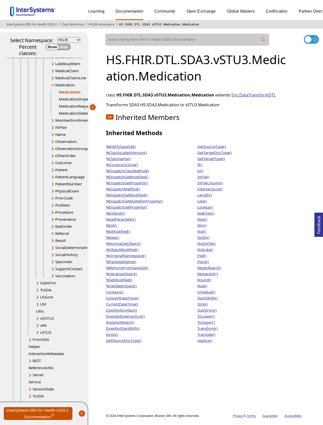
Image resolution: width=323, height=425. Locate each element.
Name (60, 134)
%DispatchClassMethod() (127, 170)
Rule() (202, 285)
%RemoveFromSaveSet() (127, 267)
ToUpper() (206, 322)
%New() (112, 237)
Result (60, 240)
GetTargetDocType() (214, 152)
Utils (40, 311)
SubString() (207, 310)
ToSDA (45, 289)
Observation (66, 141)
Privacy (238, 416)
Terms (251, 416)
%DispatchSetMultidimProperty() (134, 201)
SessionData (43, 388)
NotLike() (205, 249)
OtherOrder (65, 155)
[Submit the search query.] (263, 40)
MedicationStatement (77, 113)
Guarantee (270, 416)
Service (35, 381)
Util (43, 304)
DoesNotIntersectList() (125, 316)
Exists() (112, 334)
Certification (277, 11)
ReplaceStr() (207, 273)
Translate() (206, 334)
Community (164, 11)
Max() (202, 219)
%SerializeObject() (121, 273)
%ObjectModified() (122, 249)
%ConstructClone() (122, 164)
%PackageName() (121, 261)
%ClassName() (118, 158)
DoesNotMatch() (120, 322)
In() (200, 170)
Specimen (63, 261)
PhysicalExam (67, 190)
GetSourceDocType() (124, 340)
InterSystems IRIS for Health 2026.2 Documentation (39, 414)
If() (199, 164)
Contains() (115, 291)
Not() (201, 231)
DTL (137, 24)
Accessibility (293, 416)
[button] (110, 117)
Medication (171, 24)
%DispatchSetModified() (127, 194)
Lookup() (205, 207)
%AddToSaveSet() (121, 146)
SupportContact (68, 268)
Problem (62, 205)
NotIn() (203, 237)
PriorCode (64, 198)
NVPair (61, 127)
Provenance (65, 219)
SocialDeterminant (71, 247)
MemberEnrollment (72, 120)
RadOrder (63, 226)
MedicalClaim (67, 70)
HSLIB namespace (101, 24)
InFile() (203, 176)
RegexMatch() (209, 267)
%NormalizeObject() (123, 243)
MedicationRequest (75, 106)
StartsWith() (207, 298)
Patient (61, 169)
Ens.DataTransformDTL (253, 95)
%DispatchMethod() (123, 188)
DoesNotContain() (121, 310)
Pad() (201, 255)
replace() (204, 340)
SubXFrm (48, 282)
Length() (204, 194)
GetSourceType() (211, 146)
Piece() (203, 261)
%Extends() (115, 213)
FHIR (128, 24)
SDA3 (146, 24)
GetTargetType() (211, 158)
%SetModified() (119, 279)
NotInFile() (206, 243)
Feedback (318, 223)
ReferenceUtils (41, 367)
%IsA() (111, 225)
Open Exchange (201, 11)
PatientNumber (68, 183)
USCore (46, 296)
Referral (62, 233)
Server (38, 374)
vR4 (43, 325)
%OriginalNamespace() (126, 255)
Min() (202, 225)
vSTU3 (156, 24)
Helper (34, 346)
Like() (202, 201)
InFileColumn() (210, 182)
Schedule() (206, 291)
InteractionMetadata (46, 353)
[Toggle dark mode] (311, 39)
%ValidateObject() (121, 285)
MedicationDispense (76, 99)
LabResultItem (67, 63)
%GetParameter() (121, 219)
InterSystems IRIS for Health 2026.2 (32, 24)
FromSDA (41, 339)
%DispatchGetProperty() (127, 182)
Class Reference (72, 24)
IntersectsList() (210, 188)
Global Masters (241, 11)
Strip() (202, 304)
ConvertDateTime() (122, 298)
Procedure (64, 212)
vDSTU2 (47, 318)
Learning (96, 11)
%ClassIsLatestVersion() (126, 152)
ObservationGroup (71, 148)
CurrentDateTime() (122, 304)
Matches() (205, 213)
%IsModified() (118, 231)
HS (121, 24)
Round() (204, 279)
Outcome (63, 162)
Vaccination (65, 275)
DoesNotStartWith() (123, 328)
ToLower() (206, 316)
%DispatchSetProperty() (126, 207)
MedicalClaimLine (70, 77)
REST (37, 360)
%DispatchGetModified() (127, 176)
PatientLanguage (70, 176)
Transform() (207, 328)
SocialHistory (66, 254)
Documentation (129, 11)
